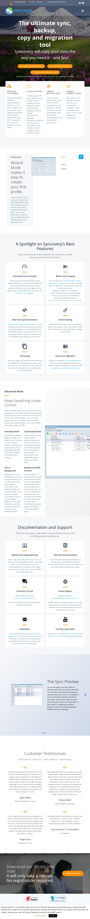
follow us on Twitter (55, 636)
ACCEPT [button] (52, 916)
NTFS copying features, (73, 360)
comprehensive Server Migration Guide (65, 368)
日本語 (42, 4)
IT (26, 4)
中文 (47, 4)
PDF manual (30, 560)
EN (14, 4)
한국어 (36, 4)
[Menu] (83, 11)
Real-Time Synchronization (17, 324)
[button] (42, 732)
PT (32, 4)
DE (17, 4)
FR (23, 4)
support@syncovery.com (69, 598)
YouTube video (74, 634)
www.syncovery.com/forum (24, 598)
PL (29, 4)
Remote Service (21, 293)
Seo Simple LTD (25, 801)
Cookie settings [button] (40, 915)
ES (20, 4)
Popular (64, 169)
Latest (63, 164)
